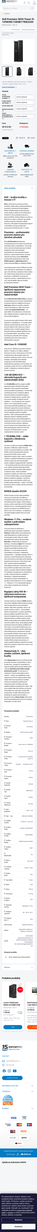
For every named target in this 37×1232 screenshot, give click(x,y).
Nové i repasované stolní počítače (19, 957)
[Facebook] (4, 1070)
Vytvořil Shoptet (10, 1154)
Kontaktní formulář (12, 1078)
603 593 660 (10, 1065)
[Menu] (34, 2)
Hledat (32, 8)
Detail (12, 1027)
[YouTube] (14, 1070)
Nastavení (18, 1220)
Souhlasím (18, 1227)
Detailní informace (8, 87)
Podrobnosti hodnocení (28, 29)
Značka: (5, 34)
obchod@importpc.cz (13, 1061)
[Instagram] (9, 1070)
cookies (10, 1213)
